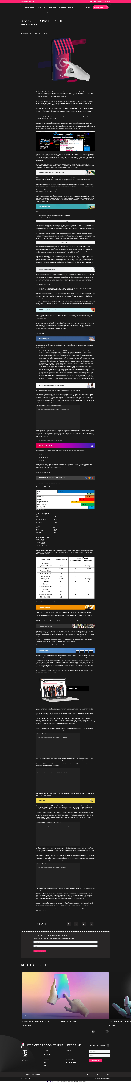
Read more (28, 1025)
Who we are (47, 1054)
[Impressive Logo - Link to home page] (29, 7)
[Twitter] (76, 924)
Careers (46, 1057)
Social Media (70, 1060)
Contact (46, 1068)
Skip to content (127, 0)
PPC (67, 1057)
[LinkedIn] (84, 924)
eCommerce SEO (71, 1062)
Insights (23, 12)
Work (45, 1062)
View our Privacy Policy (26, 1078)
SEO (67, 1054)
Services (46, 1060)
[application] (58, 417)
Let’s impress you (99, 7)
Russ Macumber (27, 33)
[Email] (91, 924)
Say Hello (27, 1)
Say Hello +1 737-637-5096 (97, 1045)
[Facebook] (68, 924)
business (28, 12)
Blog (45, 1065)
